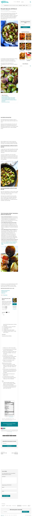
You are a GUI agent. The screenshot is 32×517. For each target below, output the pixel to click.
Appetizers (7, 435)
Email (3, 491)
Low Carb (11, 435)
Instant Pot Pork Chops (4, 453)
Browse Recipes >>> (6, 5)
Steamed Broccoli (4, 291)
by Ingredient (13, 5)
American (4, 435)
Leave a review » (14, 309)
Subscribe (25, 27)
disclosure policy (14, 11)
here (11, 431)
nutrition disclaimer (11, 416)
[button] (13, 306)
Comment (4, 476)
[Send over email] (4, 428)
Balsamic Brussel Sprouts (5, 290)
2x (7, 312)
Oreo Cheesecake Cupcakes (15, 453)
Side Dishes (14, 435)
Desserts (24, 5)
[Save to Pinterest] (1, 428)
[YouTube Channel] (18, 2)
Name (3, 487)
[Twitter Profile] (19, 2)
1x (6, 312)
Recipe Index (17, 5)
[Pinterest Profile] (14, 2)
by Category (10, 5)
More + (27, 5)
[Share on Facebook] (3, 428)
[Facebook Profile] (16, 2)
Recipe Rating (4, 485)
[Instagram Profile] (15, 2)
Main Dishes (20, 5)
